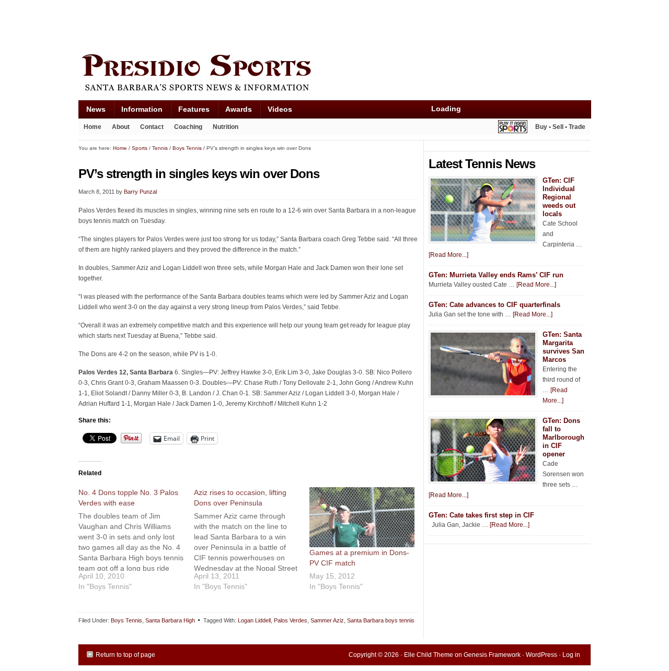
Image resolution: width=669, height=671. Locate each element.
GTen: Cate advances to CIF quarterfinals (494, 305)
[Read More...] (448, 254)
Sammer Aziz (327, 620)
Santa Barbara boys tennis (380, 620)
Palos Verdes (290, 620)
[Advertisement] (268, 24)
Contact (152, 127)
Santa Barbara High (170, 620)
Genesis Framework (492, 654)
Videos (280, 109)
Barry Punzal (140, 192)
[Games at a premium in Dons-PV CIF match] (361, 517)
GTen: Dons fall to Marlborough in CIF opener (563, 437)
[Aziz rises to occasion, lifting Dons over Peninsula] (251, 543)
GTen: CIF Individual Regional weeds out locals (559, 197)
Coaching (188, 127)
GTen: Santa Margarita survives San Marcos (563, 347)
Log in (571, 654)
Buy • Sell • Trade (560, 127)
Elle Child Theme (428, 654)
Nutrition (225, 127)
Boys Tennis (126, 620)
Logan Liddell (254, 620)
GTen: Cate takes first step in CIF (481, 515)
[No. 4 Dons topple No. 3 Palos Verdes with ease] (136, 543)
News (92, 111)
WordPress (541, 654)
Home (92, 127)
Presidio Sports (334, 74)
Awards (234, 111)
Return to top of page (125, 654)
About (118, 129)
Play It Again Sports (512, 128)
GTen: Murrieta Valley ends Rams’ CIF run (496, 275)
